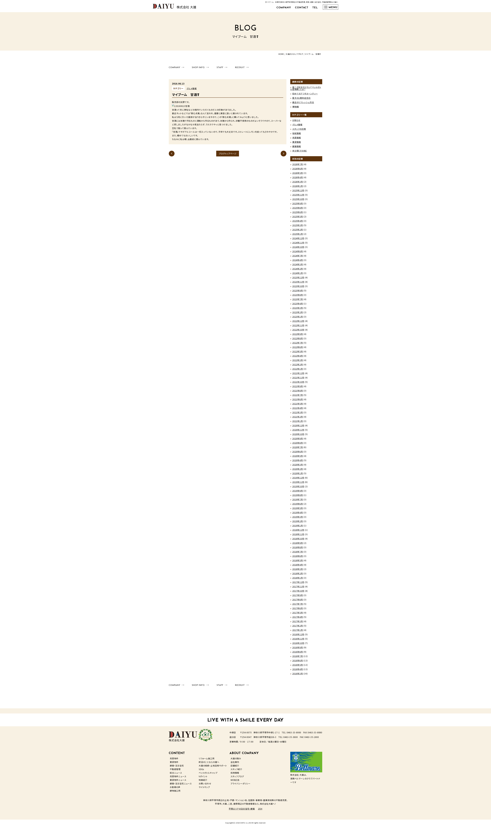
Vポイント (203, 776)
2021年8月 (297, 390)
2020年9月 (297, 438)
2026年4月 (297, 177)
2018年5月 (297, 560)
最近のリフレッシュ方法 (303, 102)
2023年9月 (297, 290)
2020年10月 (298, 434)
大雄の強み (236, 758)
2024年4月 (297, 260)
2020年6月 (297, 451)
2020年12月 (298, 425)
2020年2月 (297, 468)
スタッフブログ (237, 776)
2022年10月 (298, 329)
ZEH (260, 808)
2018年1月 (297, 577)
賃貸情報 (296, 142)
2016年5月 (297, 664)
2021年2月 (297, 416)
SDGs (201, 769)
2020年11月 (298, 429)
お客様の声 (175, 787)
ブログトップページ (227, 153)
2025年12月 (298, 190)
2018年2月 (297, 573)
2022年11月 (298, 325)
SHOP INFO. (198, 68)
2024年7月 (297, 255)
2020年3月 (297, 464)
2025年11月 (298, 194)
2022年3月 (297, 360)
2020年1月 (297, 473)
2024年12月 (298, 238)
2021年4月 (297, 408)
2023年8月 (297, 294)
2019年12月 (298, 477)
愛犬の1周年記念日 (301, 97)
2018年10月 (298, 538)
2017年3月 (297, 621)
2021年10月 (298, 381)
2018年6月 (297, 556)
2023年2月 (297, 312)
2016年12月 (298, 634)
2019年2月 (297, 521)
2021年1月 (297, 421)
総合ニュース (176, 772)
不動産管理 (175, 769)
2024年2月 (297, 268)
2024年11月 (298, 242)
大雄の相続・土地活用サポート (213, 765)
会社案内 (235, 762)
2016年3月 (297, 673)
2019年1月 (297, 525)
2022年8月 (297, 338)
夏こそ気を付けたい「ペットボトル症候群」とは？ (305, 88)
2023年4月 (297, 303)
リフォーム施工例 (206, 758)
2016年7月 (297, 656)
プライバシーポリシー (240, 783)
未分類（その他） (299, 150)
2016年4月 (297, 669)
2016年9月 (297, 647)
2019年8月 (297, 495)
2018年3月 (297, 569)
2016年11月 (298, 638)
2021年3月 (297, 412)
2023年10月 (298, 286)
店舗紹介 (235, 765)
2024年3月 (297, 264)
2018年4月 (297, 564)
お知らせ (296, 120)
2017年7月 (297, 603)
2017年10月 (298, 590)
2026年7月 (297, 164)
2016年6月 (297, 660)
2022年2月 (297, 364)
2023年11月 (298, 281)
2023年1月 (297, 316)
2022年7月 (297, 342)
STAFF (220, 68)
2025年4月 (297, 220)
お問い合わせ (205, 783)
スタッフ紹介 (236, 769)
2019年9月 (297, 490)
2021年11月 (298, 377)
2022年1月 (297, 368)
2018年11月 (298, 534)
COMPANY (283, 7)
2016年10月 (298, 643)
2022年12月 (298, 320)
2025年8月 (297, 207)
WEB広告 (235, 779)
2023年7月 (297, 299)
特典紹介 (203, 779)
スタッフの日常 (299, 128)
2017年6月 (297, 608)
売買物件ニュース (178, 776)
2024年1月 (297, 273)
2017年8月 (297, 599)
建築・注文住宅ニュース (181, 783)
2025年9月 (297, 203)
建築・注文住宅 (177, 765)
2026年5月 (297, 172)
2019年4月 (297, 512)
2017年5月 (297, 612)
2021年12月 (298, 373)
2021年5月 (297, 403)
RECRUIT (240, 68)
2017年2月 (297, 625)
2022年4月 (297, 355)
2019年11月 (298, 482)
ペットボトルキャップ (208, 772)
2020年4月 (297, 460)
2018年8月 (297, 547)
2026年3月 (297, 181)
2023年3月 (297, 307)
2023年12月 (298, 277)
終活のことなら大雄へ (209, 762)
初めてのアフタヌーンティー (305, 93)
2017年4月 (297, 616)
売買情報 (296, 137)
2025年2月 (297, 229)
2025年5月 (297, 216)
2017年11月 (298, 586)
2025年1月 (297, 233)
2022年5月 (297, 351)
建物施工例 (175, 790)
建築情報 (296, 146)
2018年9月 (297, 542)
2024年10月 (298, 246)
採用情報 (235, 772)
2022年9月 (297, 334)
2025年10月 (298, 199)
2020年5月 (297, 455)
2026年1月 (297, 186)
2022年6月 (297, 347)
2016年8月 (297, 651)
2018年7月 (297, 551)
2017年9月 (297, 595)
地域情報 (296, 133)
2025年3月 (297, 225)
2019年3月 (297, 516)
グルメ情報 (192, 88)
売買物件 (174, 758)
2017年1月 (297, 630)
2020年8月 (297, 442)
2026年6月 (297, 168)
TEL (315, 7)
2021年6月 (297, 399)
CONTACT (301, 7)
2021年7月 (297, 394)
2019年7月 (297, 499)
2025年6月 (297, 212)
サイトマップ (204, 787)
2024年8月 (297, 251)
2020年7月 (297, 447)
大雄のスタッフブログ (294, 54)
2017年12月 (298, 582)
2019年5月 (297, 508)
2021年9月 (297, 386)
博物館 (295, 106)
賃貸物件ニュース (178, 779)
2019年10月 (298, 486)
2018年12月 (298, 529)
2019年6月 (297, 503)
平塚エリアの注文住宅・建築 (242, 808)
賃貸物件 (174, 762)
